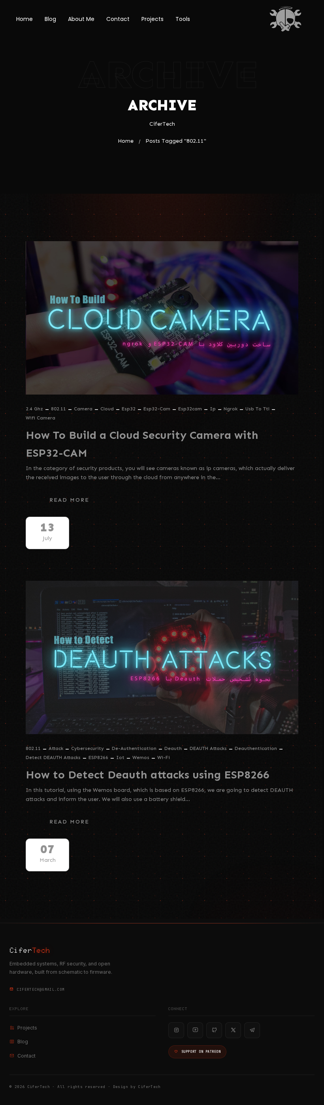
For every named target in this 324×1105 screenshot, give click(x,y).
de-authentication (134, 748)
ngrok (230, 409)
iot (120, 757)
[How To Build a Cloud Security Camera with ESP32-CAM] (162, 318)
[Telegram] (252, 1030)
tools (182, 19)
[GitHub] (214, 1030)
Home (24, 19)
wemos (140, 757)
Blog (50, 19)
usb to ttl (257, 409)
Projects (152, 19)
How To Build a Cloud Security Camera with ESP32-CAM (142, 444)
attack (56, 748)
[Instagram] (176, 1030)
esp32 (129, 409)
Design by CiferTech (137, 1086)
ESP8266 (98, 757)
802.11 (58, 409)
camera (83, 409)
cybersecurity (87, 748)
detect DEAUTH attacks (53, 757)
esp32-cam (156, 409)
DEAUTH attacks (208, 748)
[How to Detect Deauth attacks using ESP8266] (162, 657)
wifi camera (40, 418)
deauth (173, 748)
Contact (118, 19)
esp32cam (190, 409)
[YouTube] (195, 1030)
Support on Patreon (200, 1051)
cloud (107, 409)
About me (81, 19)
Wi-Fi (163, 757)
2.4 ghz (34, 409)
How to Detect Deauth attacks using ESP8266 (147, 774)
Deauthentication (256, 748)
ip (213, 409)
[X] (233, 1030)
